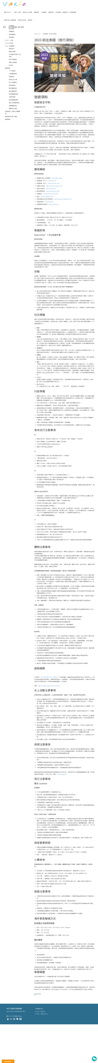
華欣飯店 (11, 37)
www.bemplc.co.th (53, 183)
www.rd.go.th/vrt (54, 204)
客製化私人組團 (27, 12)
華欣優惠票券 (13, 88)
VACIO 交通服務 (9, 46)
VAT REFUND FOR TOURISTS (49, 677)
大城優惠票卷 (13, 74)
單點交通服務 (13, 62)
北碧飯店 (11, 26)
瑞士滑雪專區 (13, 82)
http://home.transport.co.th (54, 186)
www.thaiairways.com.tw (50, 194)
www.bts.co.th (52, 181)
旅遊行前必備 (22, 20)
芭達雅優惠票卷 (13, 94)
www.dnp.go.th (61, 774)
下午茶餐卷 (12, 71)
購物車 (30, 20)
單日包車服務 (13, 59)
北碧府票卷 (12, 97)
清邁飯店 (11, 31)
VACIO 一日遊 (9, 40)
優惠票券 (51, 12)
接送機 (11, 65)
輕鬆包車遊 (12, 51)
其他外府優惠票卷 (14, 103)
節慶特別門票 (13, 108)
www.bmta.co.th (51, 189)
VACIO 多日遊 (9, 43)
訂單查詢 (15, 1016)
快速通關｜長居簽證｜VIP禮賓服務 (66, 12)
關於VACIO (7, 12)
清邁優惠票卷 (13, 106)
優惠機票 (7, 119)
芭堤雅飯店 (12, 34)
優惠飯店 (36, 12)
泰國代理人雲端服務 (10, 20)
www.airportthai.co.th (52, 191)
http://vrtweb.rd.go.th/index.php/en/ (49, 686)
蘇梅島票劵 (12, 85)
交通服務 (43, 12)
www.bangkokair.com (47, 196)
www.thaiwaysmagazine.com (63, 199)
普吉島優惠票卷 (13, 100)
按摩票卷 (11, 77)
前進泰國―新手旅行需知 (49, 34)
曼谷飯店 (11, 29)
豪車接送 (11, 49)
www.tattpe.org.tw (56, 178)
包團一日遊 (17, 12)
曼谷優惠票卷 (13, 91)
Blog (20, 1016)
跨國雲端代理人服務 (11, 116)
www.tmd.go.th (49, 202)
